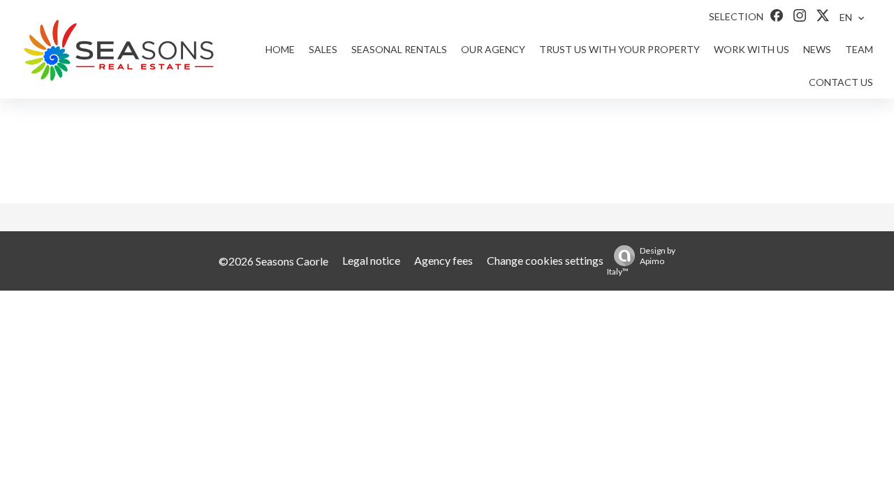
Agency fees (443, 260)
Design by (641, 261)
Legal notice (371, 260)
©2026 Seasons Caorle (273, 261)
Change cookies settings (545, 260)
